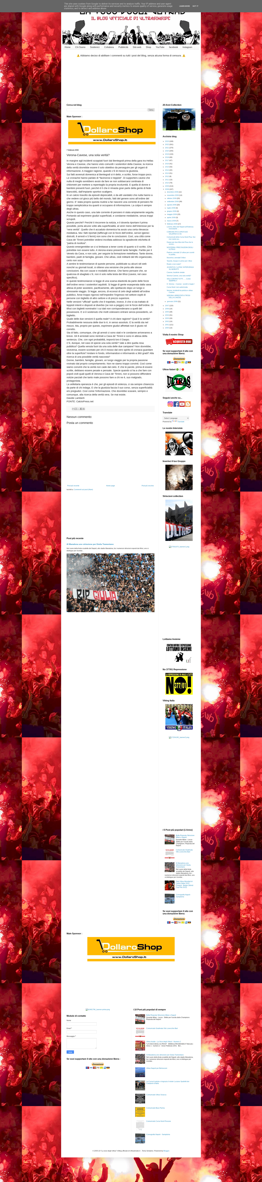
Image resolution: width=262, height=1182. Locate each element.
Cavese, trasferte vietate (176, 272)
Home (68, 47)
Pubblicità (123, 47)
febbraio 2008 (172, 224)
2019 (167, 154)
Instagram (187, 47)
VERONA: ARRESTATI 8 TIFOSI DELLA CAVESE (178, 296)
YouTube (160, 47)
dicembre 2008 (173, 192)
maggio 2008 (172, 214)
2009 (167, 186)
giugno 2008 (172, 211)
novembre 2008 (173, 195)
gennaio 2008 (172, 301)
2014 (167, 170)
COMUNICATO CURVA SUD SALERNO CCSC (177, 233)
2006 (167, 309)
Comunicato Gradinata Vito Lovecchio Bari (184, 851)
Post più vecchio (148, 486)
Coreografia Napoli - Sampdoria (183, 896)
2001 (167, 325)
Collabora (109, 47)
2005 (167, 312)
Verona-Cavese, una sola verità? (179, 276)
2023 (167, 141)
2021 (167, 148)
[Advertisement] (131, 80)
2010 (167, 183)
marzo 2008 (171, 221)
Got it (195, 6)
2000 (167, 328)
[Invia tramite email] (73, 408)
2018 (167, 157)
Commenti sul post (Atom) (83, 489)
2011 (167, 180)
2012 (167, 176)
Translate (180, 422)
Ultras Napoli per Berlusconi (156, 1068)
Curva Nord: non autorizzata (177, 287)
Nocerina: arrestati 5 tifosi (176, 258)
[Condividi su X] (78, 408)
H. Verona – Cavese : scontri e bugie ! (181, 284)
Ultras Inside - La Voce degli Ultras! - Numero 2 (163, 1042)
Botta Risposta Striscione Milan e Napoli (185, 836)
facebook (173, 47)
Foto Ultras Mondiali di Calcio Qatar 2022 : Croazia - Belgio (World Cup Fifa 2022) (184, 884)
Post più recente (73, 486)
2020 (167, 151)
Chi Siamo (80, 47)
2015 (167, 167)
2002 (167, 321)
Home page (110, 486)
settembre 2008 (173, 202)
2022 (167, 144)
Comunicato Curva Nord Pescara (158, 1121)
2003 (167, 318)
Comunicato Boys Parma (155, 1108)
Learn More (184, 6)
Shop (148, 47)
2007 (167, 306)
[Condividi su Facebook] (81, 408)
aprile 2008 (171, 217)
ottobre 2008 (172, 198)
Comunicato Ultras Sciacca (156, 1095)
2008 (167, 189)
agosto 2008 (172, 205)
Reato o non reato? (174, 264)
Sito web (137, 47)
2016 (167, 164)
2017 (167, 160)
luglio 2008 (171, 208)
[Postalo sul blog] (76, 408)
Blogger (166, 1151)
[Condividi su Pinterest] (83, 408)
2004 (167, 315)
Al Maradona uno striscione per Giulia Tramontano (90, 544)
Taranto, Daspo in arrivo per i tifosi (179, 261)
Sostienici (95, 47)
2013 (167, 173)
